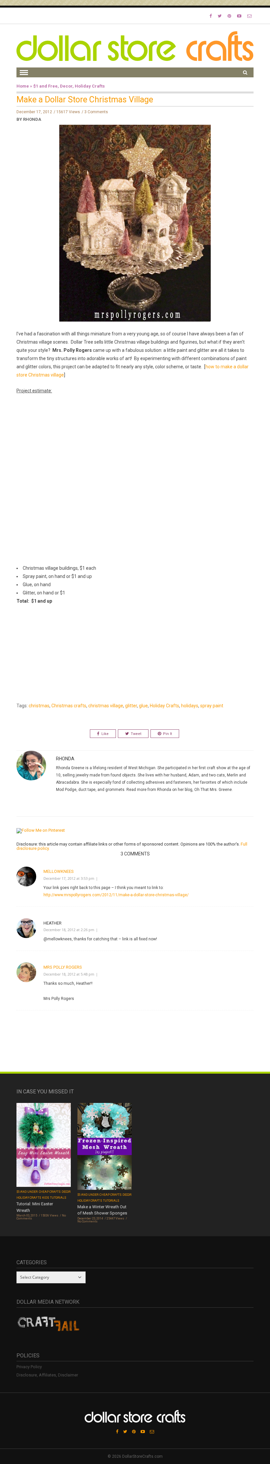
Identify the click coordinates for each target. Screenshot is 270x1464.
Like (105, 734)
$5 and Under (27, 1191)
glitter (131, 705)
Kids (45, 1197)
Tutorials (58, 1197)
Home (22, 86)
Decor (66, 86)
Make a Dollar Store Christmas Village (84, 99)
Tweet (136, 734)
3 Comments (96, 112)
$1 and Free (45, 86)
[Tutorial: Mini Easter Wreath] (43, 1145)
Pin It (167, 734)
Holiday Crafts (90, 86)
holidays (189, 705)
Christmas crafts (68, 705)
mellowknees (58, 871)
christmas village (105, 705)
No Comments (87, 1221)
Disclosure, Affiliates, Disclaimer (47, 1374)
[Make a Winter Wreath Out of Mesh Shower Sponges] (104, 1146)
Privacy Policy (29, 1366)
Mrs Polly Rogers (62, 967)
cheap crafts (50, 1191)
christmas (39, 705)
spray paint (211, 705)
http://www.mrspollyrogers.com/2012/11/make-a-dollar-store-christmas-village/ (116, 895)
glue (143, 705)
